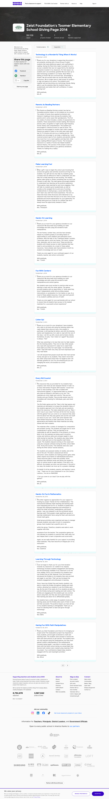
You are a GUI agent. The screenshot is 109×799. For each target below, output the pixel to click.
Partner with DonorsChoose (54, 783)
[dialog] (54, 793)
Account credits (74, 681)
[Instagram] (32, 713)
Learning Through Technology (48, 559)
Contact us (87, 689)
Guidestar (28, 689)
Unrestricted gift (74, 696)
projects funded (39, 694)
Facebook (23, 71)
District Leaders (58, 721)
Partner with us (64, 3)
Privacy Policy (36, 797)
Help (81, 3)
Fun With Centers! (43, 271)
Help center (87, 679)
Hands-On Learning (44, 218)
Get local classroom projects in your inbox (68, 713)
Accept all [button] (98, 793)
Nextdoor (23, 76)
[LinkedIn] (38, 713)
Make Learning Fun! (44, 164)
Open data (87, 685)
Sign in (94, 3)
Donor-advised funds (76, 685)
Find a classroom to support (33, 3)
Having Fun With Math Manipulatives (51, 625)
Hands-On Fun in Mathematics (48, 494)
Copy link (26, 80)
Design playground (89, 687)
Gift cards (72, 683)
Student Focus (60, 683)
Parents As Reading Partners (48, 105)
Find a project (74, 679)
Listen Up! (40, 320)
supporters (18, 694)
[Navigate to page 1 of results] (63, 665)
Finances (58, 685)
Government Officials (78, 721)
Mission (58, 679)
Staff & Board (59, 687)
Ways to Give (74, 677)
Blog (90, 683)
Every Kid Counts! (43, 378)
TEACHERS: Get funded (50, 3)
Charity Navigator (18, 689)
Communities (87, 681)
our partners (75, 726)
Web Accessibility (60, 692)
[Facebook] (43, 713)
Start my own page (22, 86)
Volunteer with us (74, 692)
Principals (47, 721)
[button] (22, 80)
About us (74, 3)
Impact (58, 681)
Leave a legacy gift (75, 694)
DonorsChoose (17, 3)
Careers (58, 689)
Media (86, 683)
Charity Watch (43, 687)
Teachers (38, 721)
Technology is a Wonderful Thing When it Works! (56, 55)
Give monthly (73, 689)
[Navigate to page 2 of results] (68, 665)
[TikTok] (49, 713)
